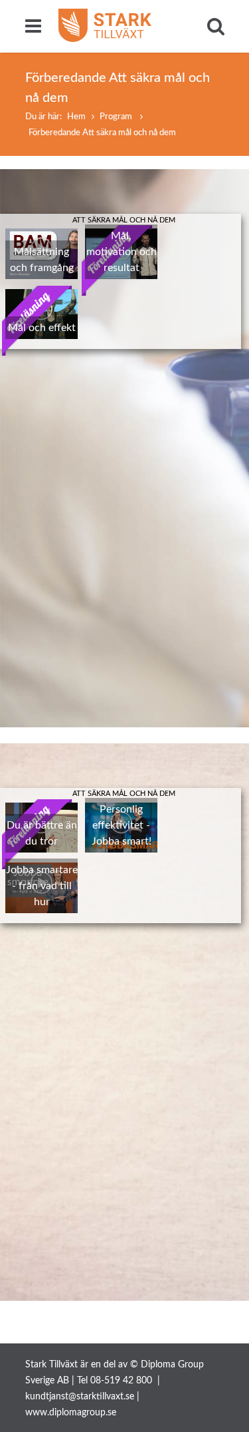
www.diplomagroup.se (70, 1412)
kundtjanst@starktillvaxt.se (79, 1396)
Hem (76, 117)
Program (117, 117)
